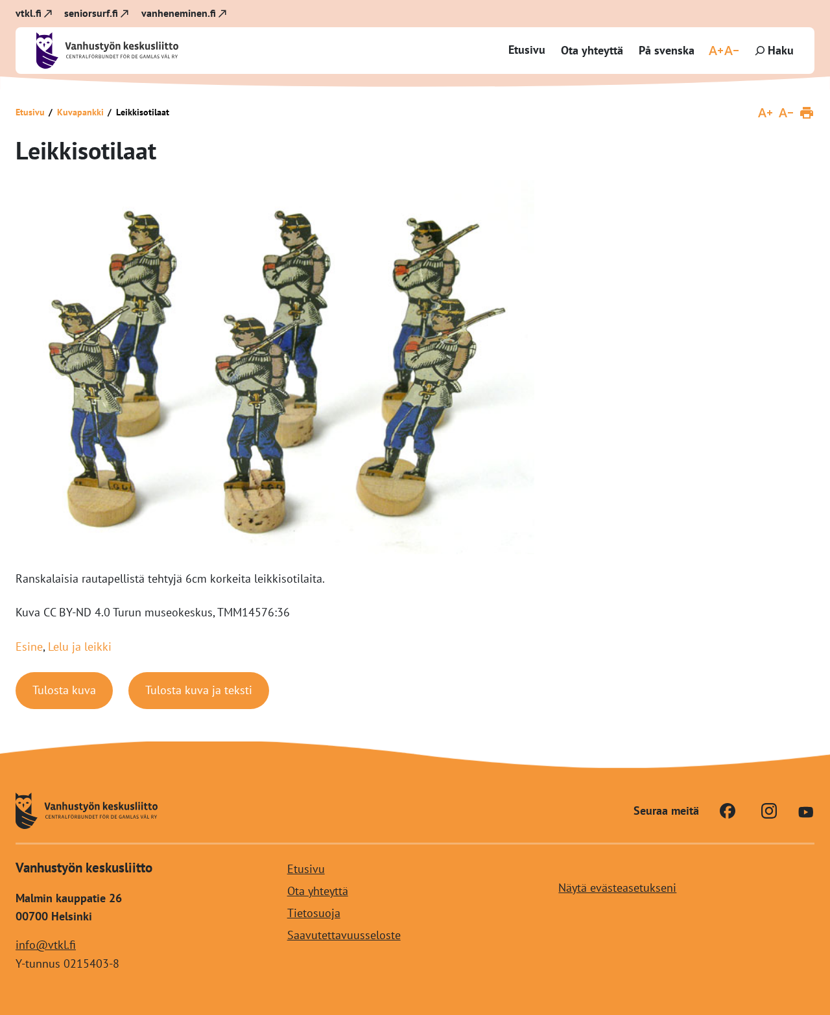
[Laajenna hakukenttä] (773, 50)
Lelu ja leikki (80, 646)
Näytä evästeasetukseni (617, 887)
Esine (29, 646)
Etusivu (526, 49)
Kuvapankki (80, 112)
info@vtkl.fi (46, 944)
